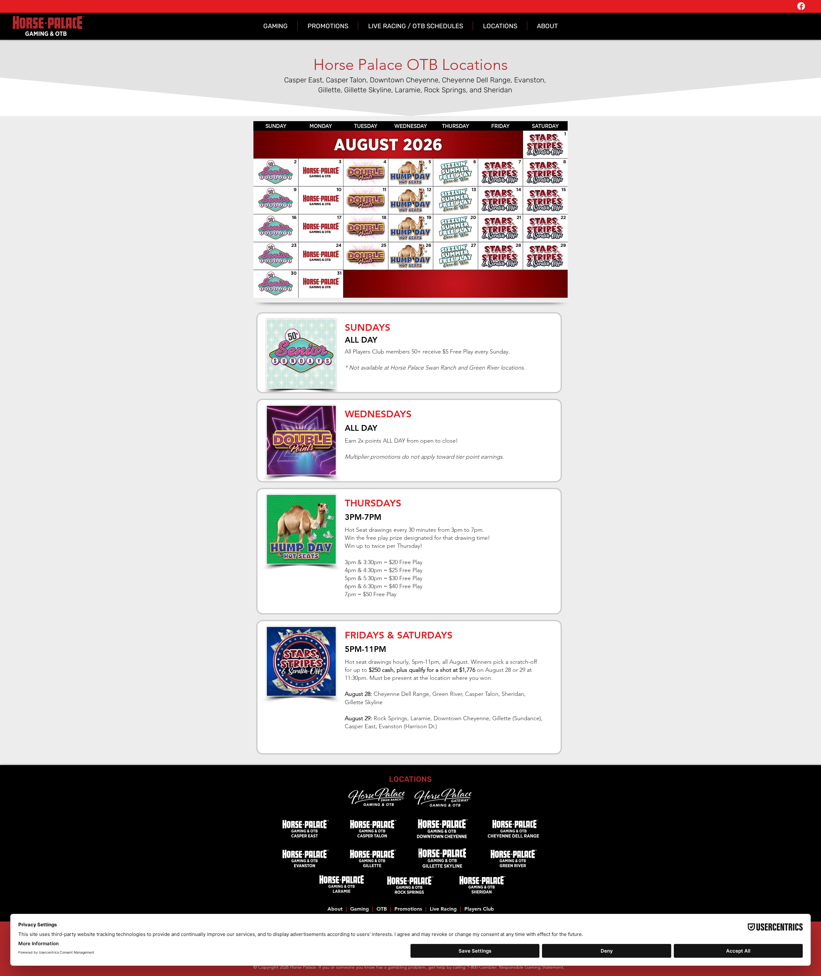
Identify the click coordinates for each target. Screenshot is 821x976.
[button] (275, 25)
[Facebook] (801, 6)
